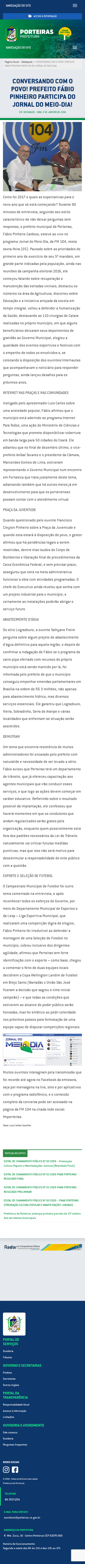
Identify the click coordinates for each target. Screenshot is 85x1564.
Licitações (8, 1417)
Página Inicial (12, 62)
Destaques (27, 62)
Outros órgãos (11, 1385)
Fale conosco (10, 1432)
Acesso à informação (45, 16)
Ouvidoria (8, 1351)
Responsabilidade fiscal (16, 1404)
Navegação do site (18, 6)
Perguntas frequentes (15, 1444)
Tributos (7, 1357)
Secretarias (9, 1378)
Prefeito (7, 1372)
